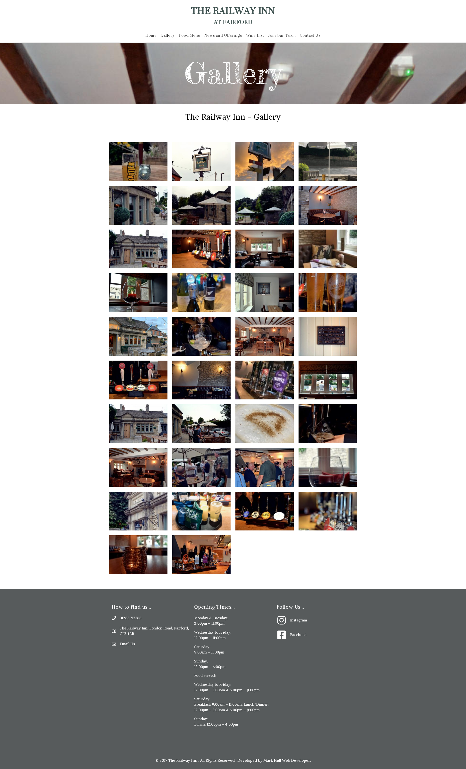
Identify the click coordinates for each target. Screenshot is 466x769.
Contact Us (310, 35)
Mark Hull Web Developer (286, 760)
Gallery (168, 35)
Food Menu (189, 35)
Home (151, 35)
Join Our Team (282, 35)
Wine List (255, 35)
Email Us (127, 644)
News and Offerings (223, 35)
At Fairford (233, 22)
